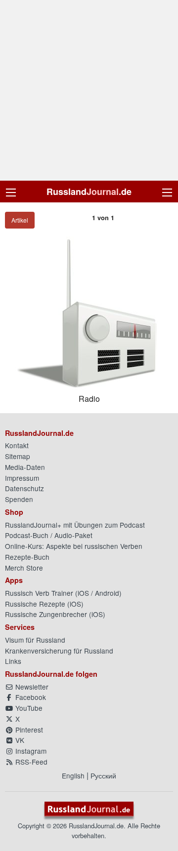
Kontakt (17, 445)
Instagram (29, 751)
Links (13, 661)
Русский (103, 775)
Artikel (19, 220)
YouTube (28, 708)
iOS (83, 593)
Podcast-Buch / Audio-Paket (48, 535)
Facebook (29, 697)
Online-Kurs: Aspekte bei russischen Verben (73, 546)
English (73, 775)
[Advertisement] (89, 90)
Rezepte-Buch (27, 557)
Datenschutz (24, 488)
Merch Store (24, 568)
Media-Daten (25, 467)
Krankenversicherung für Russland (59, 651)
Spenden (19, 499)
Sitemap (17, 456)
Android (107, 593)
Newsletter (30, 687)
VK (18, 740)
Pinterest (28, 730)
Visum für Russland (35, 640)
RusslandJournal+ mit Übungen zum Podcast (75, 525)
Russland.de (89, 191)
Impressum (22, 478)
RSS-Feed (30, 762)
